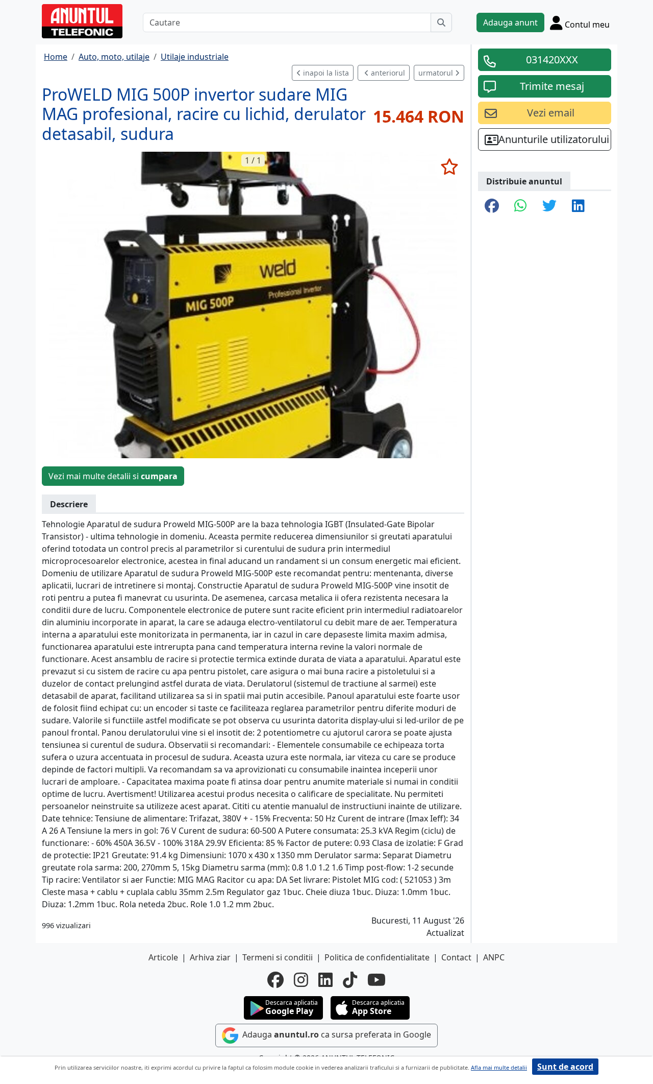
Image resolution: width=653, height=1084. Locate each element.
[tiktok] (350, 980)
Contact (456, 957)
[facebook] (275, 980)
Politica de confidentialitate (377, 957)
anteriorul (387, 73)
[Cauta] (441, 22)
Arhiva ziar (210, 957)
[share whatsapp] (521, 206)
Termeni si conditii (277, 957)
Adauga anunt (510, 22)
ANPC (494, 957)
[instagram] (301, 980)
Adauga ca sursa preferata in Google (335, 1034)
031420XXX (552, 59)
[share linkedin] (578, 206)
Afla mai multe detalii (499, 1067)
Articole (163, 957)
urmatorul (436, 73)
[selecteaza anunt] (449, 166)
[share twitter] (549, 206)
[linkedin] (325, 980)
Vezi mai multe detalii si (113, 476)
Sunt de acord (565, 1066)
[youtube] (376, 980)
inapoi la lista (325, 73)
